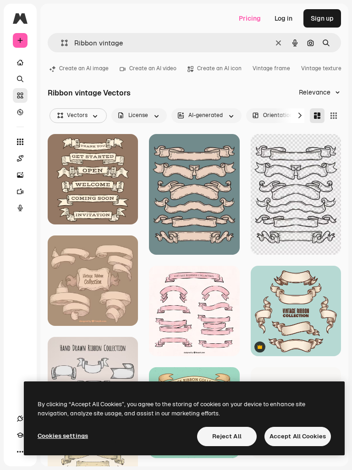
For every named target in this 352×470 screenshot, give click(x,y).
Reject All (227, 436)
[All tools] (20, 141)
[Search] (20, 79)
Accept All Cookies (298, 436)
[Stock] (20, 95)
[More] (20, 451)
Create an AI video (152, 68)
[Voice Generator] (20, 208)
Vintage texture (321, 68)
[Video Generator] (20, 191)
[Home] (20, 62)
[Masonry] (317, 115)
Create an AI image (84, 68)
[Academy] (20, 435)
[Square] (333, 115)
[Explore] (20, 112)
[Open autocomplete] (60, 42)
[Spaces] (20, 158)
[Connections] (20, 418)
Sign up (322, 18)
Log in (283, 18)
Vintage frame (271, 68)
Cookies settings (63, 436)
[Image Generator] (20, 175)
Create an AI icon (219, 68)
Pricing (250, 18)
